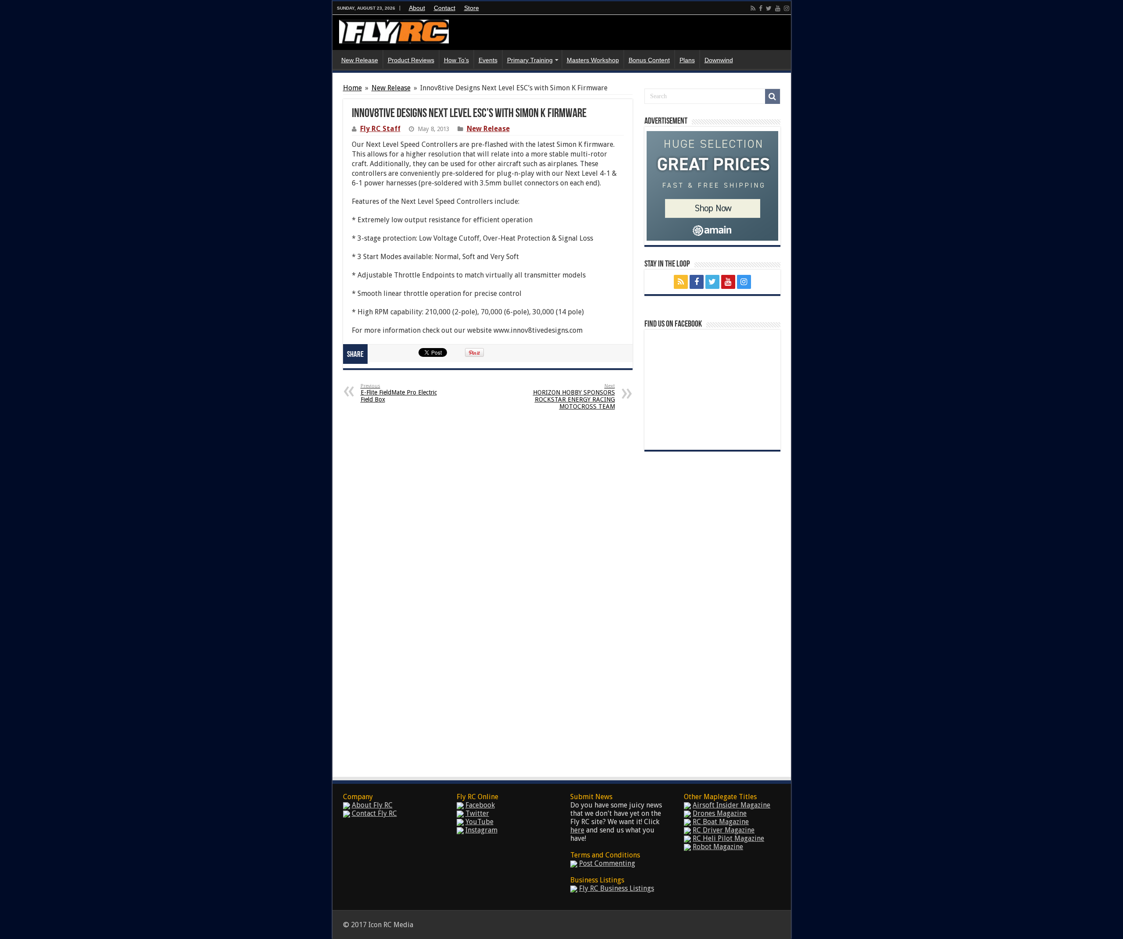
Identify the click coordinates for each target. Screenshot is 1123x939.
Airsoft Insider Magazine (731, 805)
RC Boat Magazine (721, 822)
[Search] (772, 96)
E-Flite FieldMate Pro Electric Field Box (399, 393)
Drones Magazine (720, 813)
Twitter (477, 813)
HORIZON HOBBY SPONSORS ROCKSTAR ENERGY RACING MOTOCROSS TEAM (574, 396)
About (417, 7)
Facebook (480, 805)
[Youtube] (777, 8)
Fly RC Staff (380, 128)
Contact (444, 7)
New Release (359, 60)
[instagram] (786, 8)
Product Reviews (411, 60)
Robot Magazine (718, 847)
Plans (687, 60)
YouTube (479, 822)
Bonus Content (649, 60)
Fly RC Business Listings (616, 888)
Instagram (481, 830)
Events (488, 60)
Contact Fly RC (374, 813)
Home (352, 88)
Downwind (719, 60)
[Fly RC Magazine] (394, 29)
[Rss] (753, 8)
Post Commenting (607, 863)
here (577, 830)
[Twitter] (769, 8)
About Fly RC (372, 805)
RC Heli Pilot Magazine (728, 838)
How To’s (456, 60)
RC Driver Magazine (724, 830)
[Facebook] (760, 8)
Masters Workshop (593, 60)
